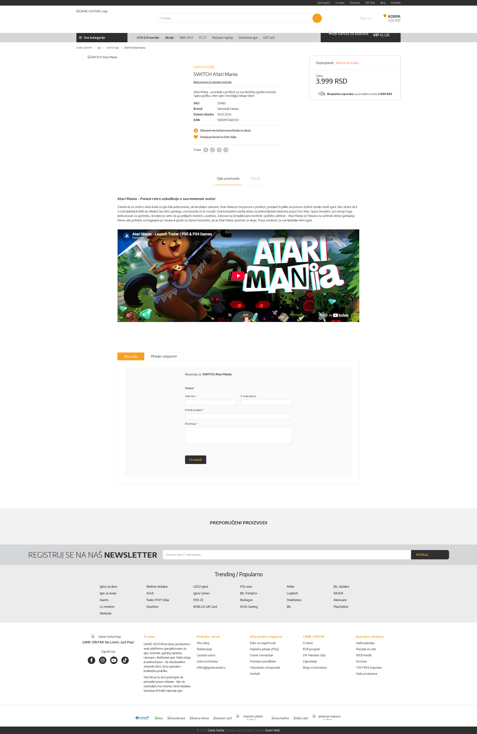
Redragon (246, 600)
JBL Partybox (248, 593)
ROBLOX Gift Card (205, 607)
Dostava (361, 661)
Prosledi (195, 460)
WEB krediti (364, 655)
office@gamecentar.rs (211, 667)
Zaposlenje (310, 661)
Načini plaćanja (365, 643)
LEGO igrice (200, 586)
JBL (289, 607)
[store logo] (92, 18)
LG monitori (107, 607)
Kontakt (255, 674)
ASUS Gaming (249, 607)
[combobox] (239, 18)
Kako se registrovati (263, 643)
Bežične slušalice (157, 586)
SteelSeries (294, 600)
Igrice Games (201, 593)
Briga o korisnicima (315, 667)
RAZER (338, 593)
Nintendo (106, 613)
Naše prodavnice (366, 674)
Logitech (292, 593)
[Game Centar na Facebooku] (91, 660)
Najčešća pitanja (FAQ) (264, 649)
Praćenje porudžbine (263, 661)
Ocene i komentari (261, 655)
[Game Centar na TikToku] (125, 660)
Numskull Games (228, 109)
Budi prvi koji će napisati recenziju (213, 82)
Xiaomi (104, 600)
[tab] (130, 356)
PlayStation (341, 607)
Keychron (152, 607)
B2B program (311, 649)
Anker (290, 586)
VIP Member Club (314, 655)
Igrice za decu (108, 586)
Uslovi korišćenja (207, 661)
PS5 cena (246, 586)
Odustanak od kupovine (265, 667)
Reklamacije (204, 649)
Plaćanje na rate (366, 649)
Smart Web (272, 730)
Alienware (340, 600)
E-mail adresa (248, 396)
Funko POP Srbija (157, 600)
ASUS (150, 593)
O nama (308, 643)
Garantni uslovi (206, 655)
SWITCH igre (204, 67)
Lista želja (341, 18)
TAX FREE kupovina (369, 667)
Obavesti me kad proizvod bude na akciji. (225, 130)
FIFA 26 (198, 600)
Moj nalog (203, 643)
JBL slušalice (341, 586)
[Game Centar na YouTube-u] (114, 660)
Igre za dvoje (108, 593)
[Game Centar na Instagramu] (102, 660)
